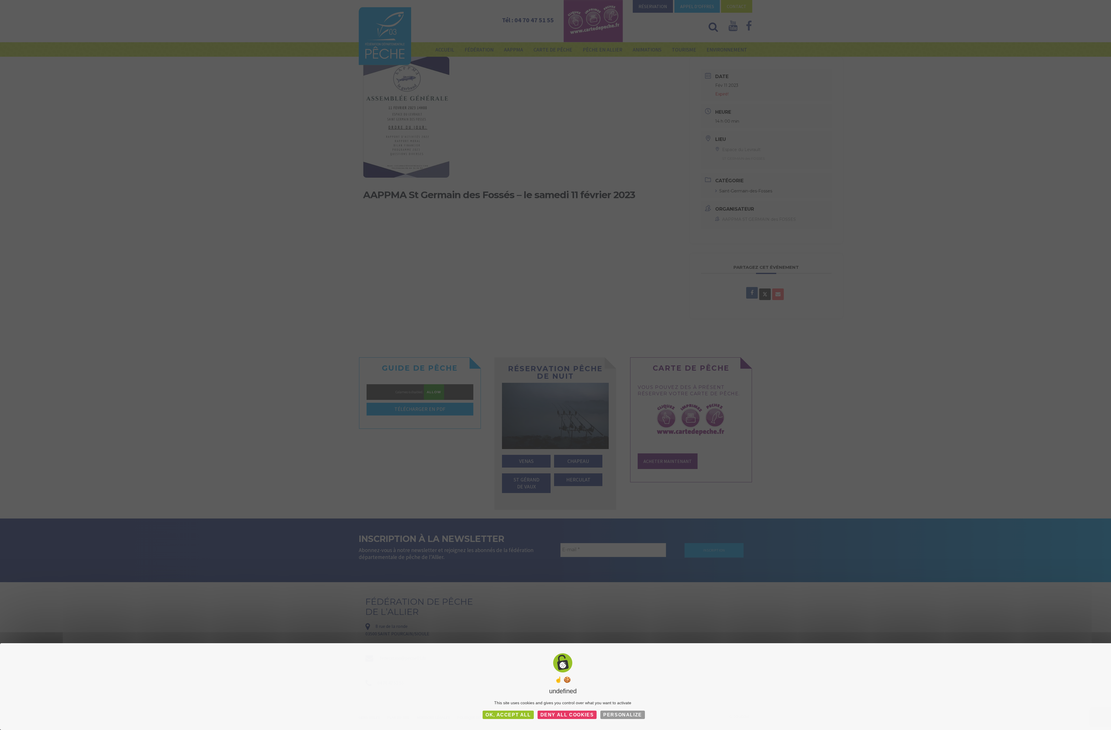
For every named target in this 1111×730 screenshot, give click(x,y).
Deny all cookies (567, 714)
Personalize (622, 714)
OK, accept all (508, 714)
